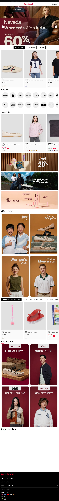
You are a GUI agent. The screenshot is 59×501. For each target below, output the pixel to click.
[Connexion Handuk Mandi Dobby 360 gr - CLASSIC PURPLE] (52, 150)
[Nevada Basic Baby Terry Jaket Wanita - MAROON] (29, 150)
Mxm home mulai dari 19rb (11, 299)
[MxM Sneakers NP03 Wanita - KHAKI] (3, 86)
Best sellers (31, 47)
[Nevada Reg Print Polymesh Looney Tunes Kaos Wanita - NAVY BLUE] (26, 86)
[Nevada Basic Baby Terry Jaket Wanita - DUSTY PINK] (26, 150)
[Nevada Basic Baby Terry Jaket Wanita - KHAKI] (31, 150)
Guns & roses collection (33, 299)
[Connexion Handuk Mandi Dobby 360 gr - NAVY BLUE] (56, 150)
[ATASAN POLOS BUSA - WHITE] (3, 468)
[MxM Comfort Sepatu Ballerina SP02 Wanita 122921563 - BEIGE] (3, 150)
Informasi (4, 482)
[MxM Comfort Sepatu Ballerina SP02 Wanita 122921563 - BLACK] (4, 150)
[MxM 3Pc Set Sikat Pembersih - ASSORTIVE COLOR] (49, 338)
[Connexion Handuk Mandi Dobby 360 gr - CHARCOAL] (50, 150)
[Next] (56, 26)
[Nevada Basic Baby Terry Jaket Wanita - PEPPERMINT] (27, 150)
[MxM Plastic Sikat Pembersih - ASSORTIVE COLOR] (26, 338)
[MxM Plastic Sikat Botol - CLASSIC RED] (3, 338)
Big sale (42, 47)
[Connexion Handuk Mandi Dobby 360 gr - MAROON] (54, 150)
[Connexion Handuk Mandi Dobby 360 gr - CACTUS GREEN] (49, 150)
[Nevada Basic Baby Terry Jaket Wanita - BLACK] (33, 150)
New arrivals (19, 47)
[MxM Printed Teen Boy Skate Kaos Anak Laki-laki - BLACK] (49, 86)
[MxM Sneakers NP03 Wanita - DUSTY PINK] (4, 86)
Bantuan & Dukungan (9, 485)
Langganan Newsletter (9, 478)
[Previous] (3, 26)
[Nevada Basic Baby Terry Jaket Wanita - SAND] (34, 150)
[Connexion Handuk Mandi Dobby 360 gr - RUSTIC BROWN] (57, 150)
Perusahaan (5, 489)
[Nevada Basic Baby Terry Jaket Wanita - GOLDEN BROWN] (36, 150)
